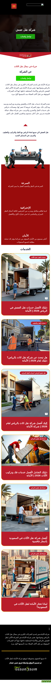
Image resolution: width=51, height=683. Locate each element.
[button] (13, 6)
